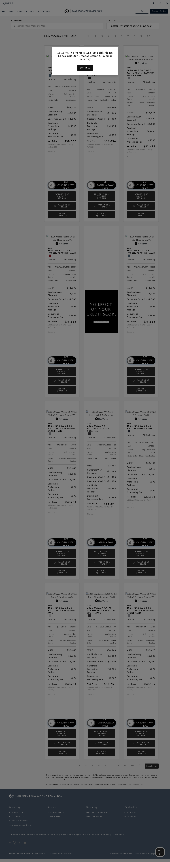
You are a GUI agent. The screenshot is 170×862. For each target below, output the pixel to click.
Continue (85, 68)
